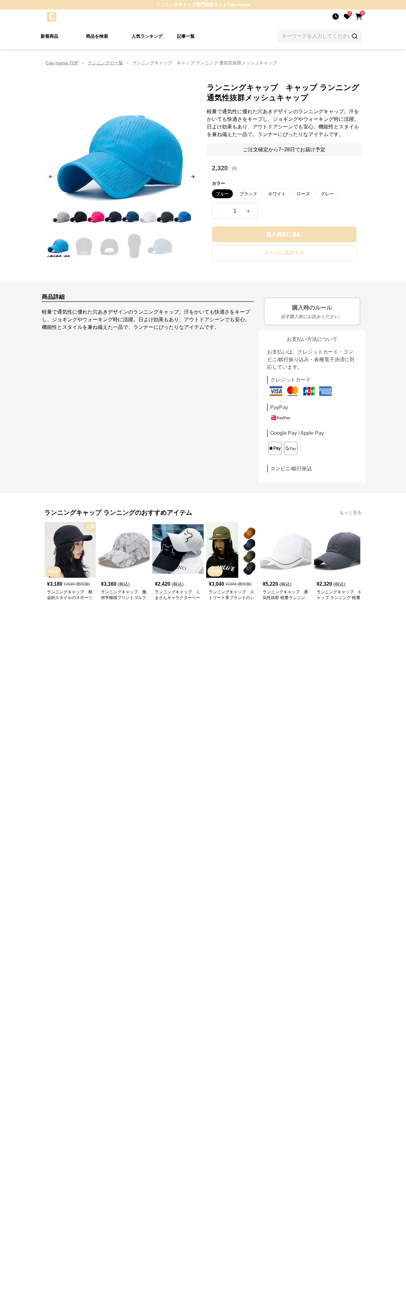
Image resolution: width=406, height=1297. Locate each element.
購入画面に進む (284, 234)
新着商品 (49, 36)
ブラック (248, 193)
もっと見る (350, 512)
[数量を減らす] (221, 211)
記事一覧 (186, 36)
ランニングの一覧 (105, 62)
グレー (327, 193)
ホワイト (277, 193)
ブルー (222, 193)
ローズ (303, 193)
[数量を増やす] (248, 211)
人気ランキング (147, 36)
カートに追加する (284, 252)
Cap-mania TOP (62, 62)
